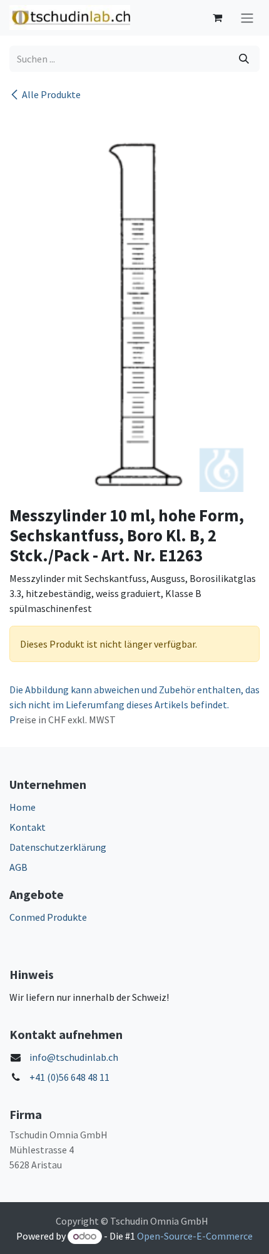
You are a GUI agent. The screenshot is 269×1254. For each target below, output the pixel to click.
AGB (18, 867)
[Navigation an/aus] (247, 18)
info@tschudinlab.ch (73, 1057)
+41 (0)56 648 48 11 (69, 1077)
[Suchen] (244, 59)
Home (22, 807)
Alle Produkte (51, 94)
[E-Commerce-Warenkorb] (217, 17)
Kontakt (27, 827)
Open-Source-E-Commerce (195, 1236)
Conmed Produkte (48, 917)
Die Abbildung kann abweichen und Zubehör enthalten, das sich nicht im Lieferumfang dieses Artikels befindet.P (134, 704)
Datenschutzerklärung (57, 847)
